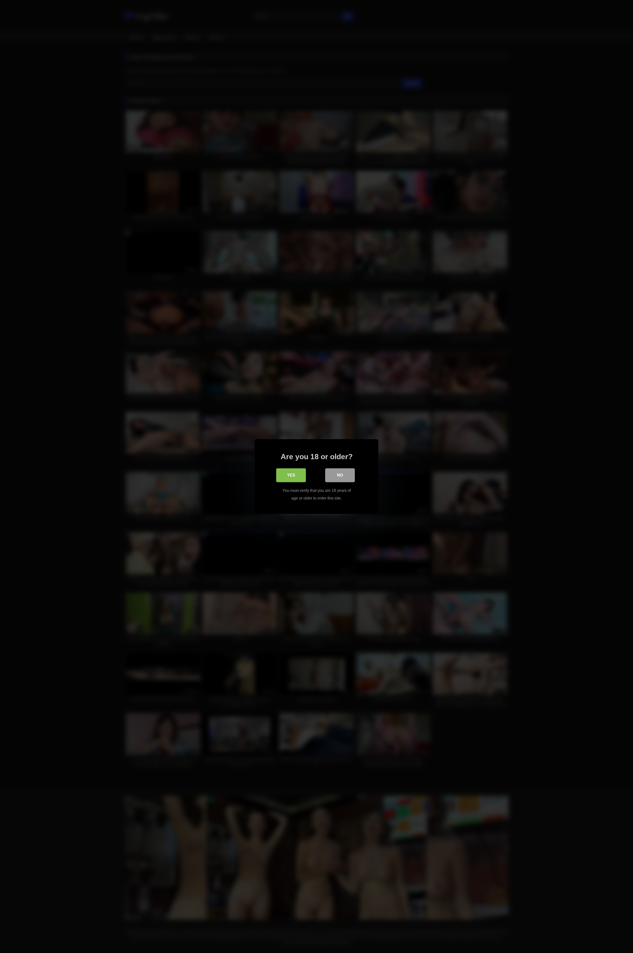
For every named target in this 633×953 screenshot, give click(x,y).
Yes (291, 475)
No (340, 475)
